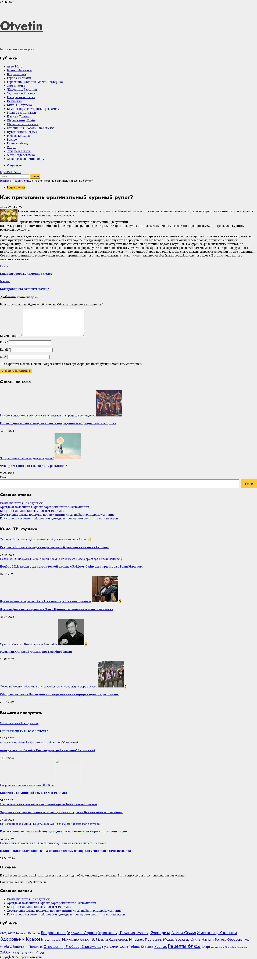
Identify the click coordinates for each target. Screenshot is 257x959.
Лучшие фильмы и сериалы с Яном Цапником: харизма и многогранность (45, 601)
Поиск (4, 477)
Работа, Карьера (18, 136)
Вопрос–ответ (16, 74)
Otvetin (21, 26)
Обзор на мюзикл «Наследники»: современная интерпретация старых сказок (48, 687)
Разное (12, 139)
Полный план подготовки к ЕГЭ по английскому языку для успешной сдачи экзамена (53, 843)
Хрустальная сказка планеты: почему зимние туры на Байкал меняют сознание (57, 514)
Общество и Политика (22, 124)
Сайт (3, 357)
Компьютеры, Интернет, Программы (33, 109)
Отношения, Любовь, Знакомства (30, 128)
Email (5, 349)
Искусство (14, 101)
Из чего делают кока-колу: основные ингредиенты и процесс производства (47, 415)
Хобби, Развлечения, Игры (26, 159)
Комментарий (11, 336)
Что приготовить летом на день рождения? (27, 458)
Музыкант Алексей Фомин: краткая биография (28, 644)
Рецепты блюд (17, 143)
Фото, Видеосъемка (21, 155)
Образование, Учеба (21, 120)
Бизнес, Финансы (19, 70)
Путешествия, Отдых (22, 132)
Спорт (11, 147)
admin (4, 207)
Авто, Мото (14, 66)
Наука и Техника (19, 116)
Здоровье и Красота (21, 93)
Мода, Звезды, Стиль (22, 113)
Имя (4, 342)
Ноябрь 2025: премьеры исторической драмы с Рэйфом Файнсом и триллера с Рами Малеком (60, 559)
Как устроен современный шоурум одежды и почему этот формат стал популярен (59, 518)
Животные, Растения (22, 89)
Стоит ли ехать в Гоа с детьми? (22, 503)
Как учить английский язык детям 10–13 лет (32, 511)
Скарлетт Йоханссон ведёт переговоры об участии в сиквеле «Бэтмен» (44, 539)
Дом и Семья (16, 86)
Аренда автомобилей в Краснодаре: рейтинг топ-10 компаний (44, 507)
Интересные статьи (21, 97)
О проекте (14, 165)
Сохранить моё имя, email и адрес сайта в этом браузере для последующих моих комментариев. (73, 364)
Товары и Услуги (19, 151)
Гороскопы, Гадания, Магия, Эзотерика (35, 82)
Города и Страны (19, 78)
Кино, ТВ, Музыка (19, 105)
